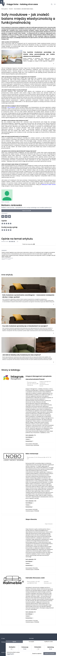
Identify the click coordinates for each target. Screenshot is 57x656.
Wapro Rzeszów (31, 519)
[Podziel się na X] (6, 216)
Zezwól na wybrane (36, 653)
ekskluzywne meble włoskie (48, 184)
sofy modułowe (11, 107)
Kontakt (31, 638)
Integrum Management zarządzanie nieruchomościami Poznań (45, 384)
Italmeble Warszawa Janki (35, 578)
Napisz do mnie (25, 210)
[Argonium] (10, 654)
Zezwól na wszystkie (49, 653)
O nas (3, 638)
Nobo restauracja (32, 454)
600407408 (34, 583)
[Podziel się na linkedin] (9, 216)
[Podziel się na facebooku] (2, 216)
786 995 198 (30, 385)
